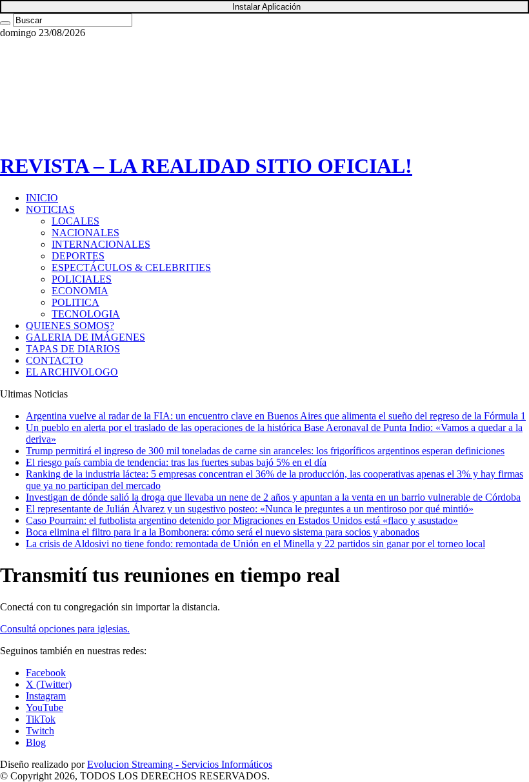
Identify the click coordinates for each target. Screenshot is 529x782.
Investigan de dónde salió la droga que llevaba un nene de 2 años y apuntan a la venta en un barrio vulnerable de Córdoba (273, 497)
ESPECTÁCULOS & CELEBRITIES (131, 267)
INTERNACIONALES (101, 244)
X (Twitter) (49, 684)
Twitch (40, 730)
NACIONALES (85, 232)
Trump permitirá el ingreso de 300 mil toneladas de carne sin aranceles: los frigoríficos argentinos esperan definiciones (265, 450)
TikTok (40, 719)
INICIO (42, 197)
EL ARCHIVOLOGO (72, 371)
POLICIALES (82, 279)
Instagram (46, 695)
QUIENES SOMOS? (70, 325)
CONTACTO (54, 360)
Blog (36, 742)
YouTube (44, 707)
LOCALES (75, 221)
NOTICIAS (50, 209)
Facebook (46, 672)
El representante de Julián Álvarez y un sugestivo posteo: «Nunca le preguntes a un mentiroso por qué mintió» (250, 508)
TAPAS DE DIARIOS (73, 348)
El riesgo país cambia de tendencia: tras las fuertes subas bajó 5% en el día (176, 462)
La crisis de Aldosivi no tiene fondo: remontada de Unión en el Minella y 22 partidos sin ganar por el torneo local (255, 543)
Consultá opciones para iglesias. (65, 628)
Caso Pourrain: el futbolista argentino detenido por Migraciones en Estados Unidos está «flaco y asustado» (242, 520)
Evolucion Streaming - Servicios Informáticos (179, 764)
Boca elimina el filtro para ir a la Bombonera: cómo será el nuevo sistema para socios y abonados (222, 531)
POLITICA (75, 302)
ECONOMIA (80, 290)
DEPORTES (78, 255)
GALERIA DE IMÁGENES (85, 337)
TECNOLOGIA (86, 313)
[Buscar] (5, 23)
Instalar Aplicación (266, 7)
